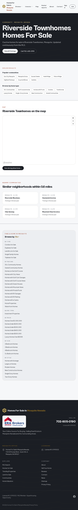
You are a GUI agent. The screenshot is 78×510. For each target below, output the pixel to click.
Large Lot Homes (10, 364)
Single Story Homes (11, 373)
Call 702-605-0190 (27, 51)
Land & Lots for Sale (11, 251)
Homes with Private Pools (13, 290)
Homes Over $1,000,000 (13, 321)
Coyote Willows (23, 80)
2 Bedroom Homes (11, 344)
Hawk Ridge (46, 76)
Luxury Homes (8, 93)
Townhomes (60, 89)
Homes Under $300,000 (13, 327)
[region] (39, 139)
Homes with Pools (39, 89)
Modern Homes (10, 367)
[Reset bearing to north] (73, 123)
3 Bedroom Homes (11, 347)
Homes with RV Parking (12, 297)
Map (37, 6)
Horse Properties (10, 303)
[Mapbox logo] (7, 162)
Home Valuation (7, 481)
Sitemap (44, 481)
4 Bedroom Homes (11, 350)
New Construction (37, 93)
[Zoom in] (73, 117)
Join (72, 6)
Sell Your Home (46, 468)
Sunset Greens (35, 76)
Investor (28, 6)
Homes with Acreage (12, 361)
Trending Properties (9, 471)
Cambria (33, 80)
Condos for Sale (10, 245)
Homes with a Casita (11, 300)
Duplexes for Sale (10, 248)
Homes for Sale (7, 468)
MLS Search (6, 465)
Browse (18, 6)
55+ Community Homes (13, 265)
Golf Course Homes (24, 89)
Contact (60, 6)
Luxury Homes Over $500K (14, 337)
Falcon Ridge (58, 76)
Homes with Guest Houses (13, 284)
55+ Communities (9, 89)
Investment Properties (12, 313)
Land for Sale (6, 475)
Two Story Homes (11, 377)
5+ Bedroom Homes (12, 353)
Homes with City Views (12, 274)
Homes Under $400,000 (13, 330)
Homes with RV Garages (13, 293)
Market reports (44, 6)
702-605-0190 (66, 421)
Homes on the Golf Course (14, 271)
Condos (50, 89)
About (52, 6)
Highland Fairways (9, 80)
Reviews (44, 471)
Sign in (65, 6)
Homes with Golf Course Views (15, 281)
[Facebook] (74, 496)
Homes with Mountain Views (14, 287)
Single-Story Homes (22, 93)
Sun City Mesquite (9, 76)
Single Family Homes (12, 254)
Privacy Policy (46, 484)
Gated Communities (52, 93)
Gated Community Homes (14, 268)
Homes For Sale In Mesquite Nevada (18, 505)
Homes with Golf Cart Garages (15, 277)
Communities (7, 478)
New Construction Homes (13, 370)
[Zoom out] (73, 120)
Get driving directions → (13, 168)
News (43, 478)
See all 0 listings (10, 51)
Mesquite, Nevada (22, 22)
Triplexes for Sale (10, 257)
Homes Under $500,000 (13, 333)
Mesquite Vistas (23, 76)
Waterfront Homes (11, 306)
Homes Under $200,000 (13, 324)
